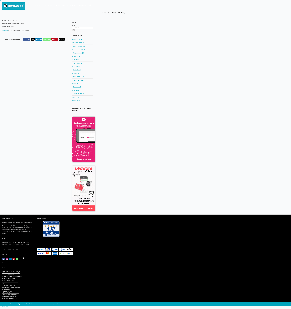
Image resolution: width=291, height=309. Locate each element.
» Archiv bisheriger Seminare (9, 294)
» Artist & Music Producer (9, 296)
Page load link (4, 306)
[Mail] (20, 259)
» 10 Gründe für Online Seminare (11, 287)
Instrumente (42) (77, 63)
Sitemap (52, 304)
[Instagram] (7, 259)
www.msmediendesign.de (26, 304)
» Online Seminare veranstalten (10, 293)
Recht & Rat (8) (77, 87)
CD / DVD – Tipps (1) (79, 49)
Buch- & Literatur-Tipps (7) (80, 46)
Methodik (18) (77, 70)
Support (66, 304)
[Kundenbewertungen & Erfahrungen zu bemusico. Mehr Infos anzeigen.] (51, 229)
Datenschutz (43, 304)
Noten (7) (75, 83)
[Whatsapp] (17, 259)
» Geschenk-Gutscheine (8, 278)
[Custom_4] (23, 258)
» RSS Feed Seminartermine (9, 298)
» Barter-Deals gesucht (8, 274)
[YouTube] (14, 259)
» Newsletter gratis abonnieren (10, 249)
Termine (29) (76, 100)
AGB (48, 304)
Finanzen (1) (76, 59)
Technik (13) (76, 97)
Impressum (36, 304)
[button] (90, 6)
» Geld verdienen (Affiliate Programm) (12, 276)
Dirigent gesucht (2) (78, 53)
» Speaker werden (7, 284)
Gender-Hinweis (59, 304)
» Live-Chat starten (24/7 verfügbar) (11, 271)
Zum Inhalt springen (5, 1)
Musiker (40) (76, 73)
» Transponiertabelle (7, 291)
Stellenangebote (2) (78, 93)
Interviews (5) (76, 66)
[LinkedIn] (10, 259)
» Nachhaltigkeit (6, 289)
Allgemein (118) (77, 39)
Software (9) (76, 90)
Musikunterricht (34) (78, 80)
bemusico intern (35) (78, 42)
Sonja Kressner (5, 30)
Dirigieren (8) (76, 56)
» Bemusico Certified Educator (10, 282)
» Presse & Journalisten (8, 285)
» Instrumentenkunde (7, 280)
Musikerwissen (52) (78, 76)
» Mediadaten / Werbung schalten (11, 273)
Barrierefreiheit (72, 304)
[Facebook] (3, 259)
